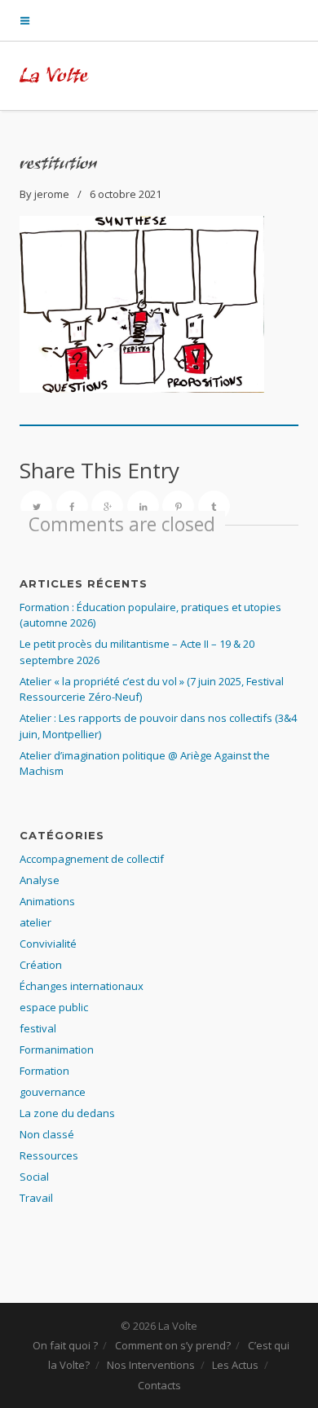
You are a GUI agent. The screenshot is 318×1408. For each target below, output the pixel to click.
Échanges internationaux (82, 986)
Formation (44, 1070)
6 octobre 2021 (125, 194)
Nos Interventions (151, 1364)
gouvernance (53, 1092)
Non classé (47, 1134)
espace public (54, 1007)
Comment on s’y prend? (173, 1345)
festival (38, 1028)
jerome (51, 194)
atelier (35, 922)
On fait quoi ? (65, 1345)
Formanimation (57, 1049)
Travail (36, 1197)
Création (41, 964)
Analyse (40, 880)
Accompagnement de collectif (92, 858)
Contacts (159, 1385)
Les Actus (235, 1364)
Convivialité (48, 943)
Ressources (49, 1155)
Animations (47, 901)
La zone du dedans (67, 1113)
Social (34, 1176)
